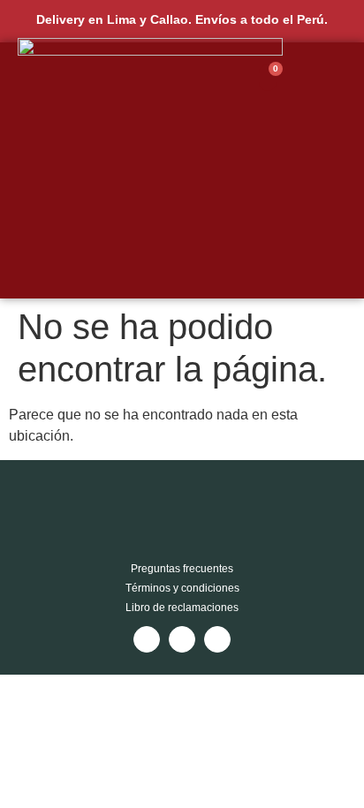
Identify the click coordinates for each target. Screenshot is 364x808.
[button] (342, 170)
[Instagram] (146, 639)
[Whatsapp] (217, 639)
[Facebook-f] (182, 639)
